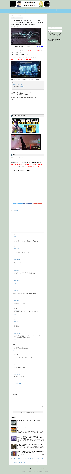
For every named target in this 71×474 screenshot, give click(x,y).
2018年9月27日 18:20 (18, 383)
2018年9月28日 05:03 (17, 333)
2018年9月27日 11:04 (17, 374)
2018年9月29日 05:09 (17, 280)
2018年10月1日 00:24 (17, 310)
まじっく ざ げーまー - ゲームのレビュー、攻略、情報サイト (35, 468)
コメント (14, 396)
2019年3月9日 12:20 (15, 236)
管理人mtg (16, 210)
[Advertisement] (27, 106)
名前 (13, 408)
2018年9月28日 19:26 (16, 270)
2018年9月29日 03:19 (16, 248)
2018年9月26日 (22, 86)
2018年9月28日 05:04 (17, 300)
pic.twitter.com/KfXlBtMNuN (17, 84)
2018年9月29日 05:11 (17, 259)
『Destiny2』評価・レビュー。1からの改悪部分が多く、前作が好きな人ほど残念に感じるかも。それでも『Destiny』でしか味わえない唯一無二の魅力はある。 (30, 429)
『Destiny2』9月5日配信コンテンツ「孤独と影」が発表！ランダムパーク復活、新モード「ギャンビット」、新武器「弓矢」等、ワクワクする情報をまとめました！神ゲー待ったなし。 (30, 437)
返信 (15, 263)
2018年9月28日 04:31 (16, 290)
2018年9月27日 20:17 (16, 321)
